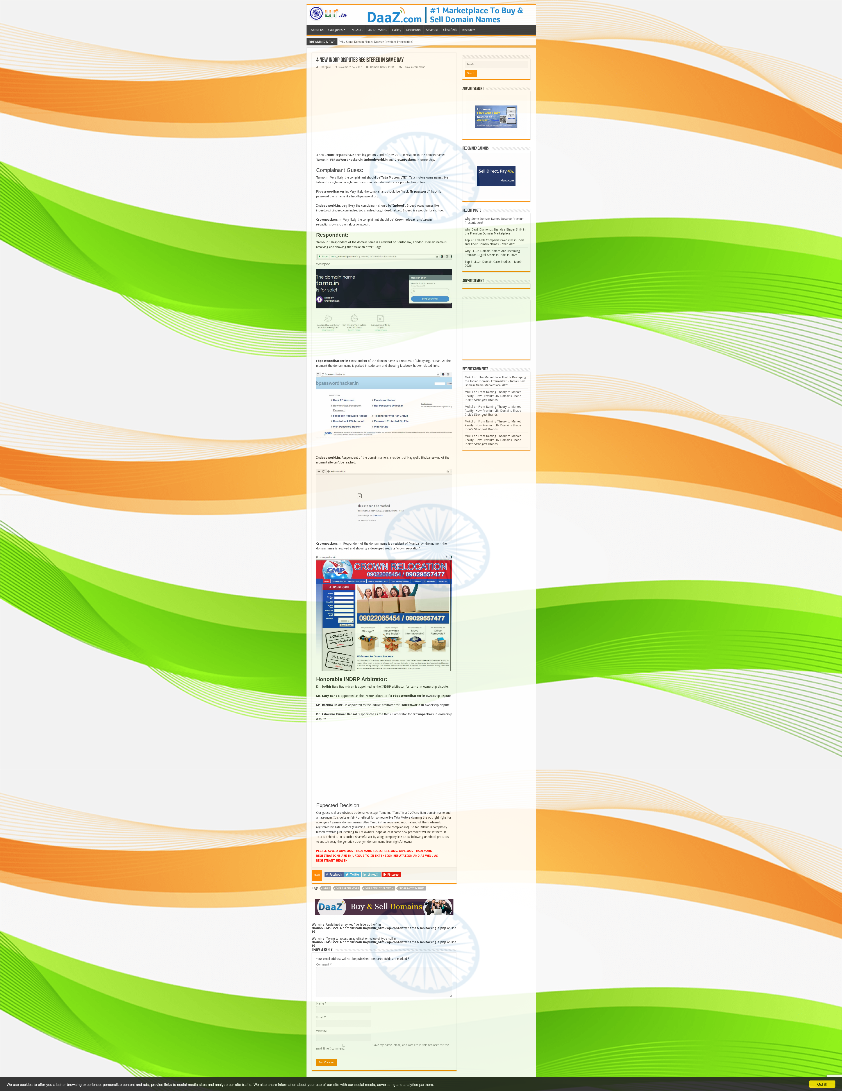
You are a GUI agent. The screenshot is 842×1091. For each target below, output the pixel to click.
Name (321, 1003)
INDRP (391, 67)
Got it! (822, 1084)
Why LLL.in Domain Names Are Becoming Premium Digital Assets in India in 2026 (392, 41)
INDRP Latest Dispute (412, 888)
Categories (335, 30)
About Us (317, 30)
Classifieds (450, 30)
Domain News (378, 67)
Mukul (469, 377)
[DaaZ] (384, 906)
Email (321, 1017)
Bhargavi (325, 67)
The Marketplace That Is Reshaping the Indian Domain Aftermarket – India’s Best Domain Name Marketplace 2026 (495, 381)
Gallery (396, 30)
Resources (468, 30)
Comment (324, 964)
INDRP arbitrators (347, 888)
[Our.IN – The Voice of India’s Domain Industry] (328, 12)
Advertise (432, 30)
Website (321, 1031)
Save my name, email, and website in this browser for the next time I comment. (382, 1046)
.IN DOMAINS (377, 30)
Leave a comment (414, 67)
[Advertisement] (384, 112)
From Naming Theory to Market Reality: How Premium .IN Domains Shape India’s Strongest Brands (493, 396)
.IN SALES (356, 30)
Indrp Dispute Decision (379, 888)
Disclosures (413, 30)
